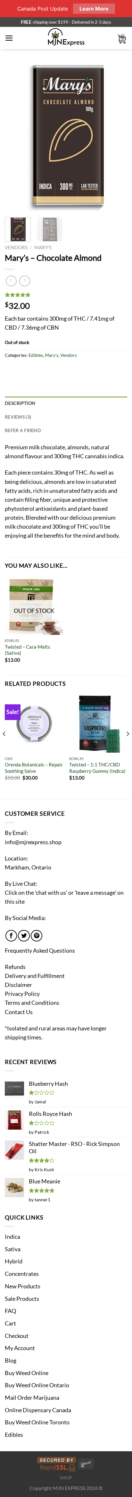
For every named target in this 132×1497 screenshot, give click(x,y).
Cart (10, 1323)
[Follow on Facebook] (11, 935)
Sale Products (22, 1298)
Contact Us (19, 1012)
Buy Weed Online (26, 1373)
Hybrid (13, 1261)
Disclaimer (18, 984)
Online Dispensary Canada (38, 1410)
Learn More (94, 8)
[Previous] (15, 136)
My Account (20, 1348)
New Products (22, 1286)
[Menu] (9, 38)
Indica (12, 1236)
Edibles (36, 355)
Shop (66, 1477)
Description (20, 403)
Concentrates (22, 1273)
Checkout (17, 1336)
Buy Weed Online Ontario (37, 1385)
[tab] (66, 403)
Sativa (13, 1249)
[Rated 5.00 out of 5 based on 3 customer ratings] (66, 294)
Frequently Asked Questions (40, 950)
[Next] (116, 136)
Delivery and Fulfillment (35, 976)
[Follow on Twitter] (23, 935)
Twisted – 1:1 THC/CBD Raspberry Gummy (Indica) (97, 767)
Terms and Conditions (32, 1002)
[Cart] (122, 38)
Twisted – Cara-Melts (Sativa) (27, 650)
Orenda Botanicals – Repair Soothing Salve (34, 767)
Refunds (15, 967)
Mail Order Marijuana (32, 1397)
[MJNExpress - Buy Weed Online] (66, 38)
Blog (10, 1360)
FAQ (10, 1311)
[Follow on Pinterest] (36, 935)
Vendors (16, 247)
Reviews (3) (18, 417)
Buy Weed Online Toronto (37, 1422)
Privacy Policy (22, 993)
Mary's (43, 247)
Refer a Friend (23, 430)
